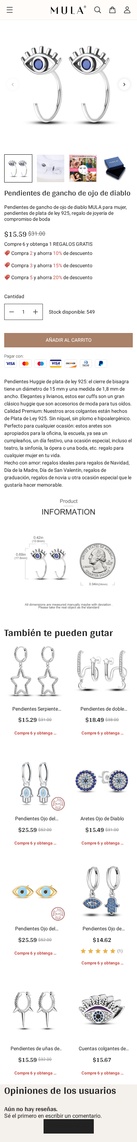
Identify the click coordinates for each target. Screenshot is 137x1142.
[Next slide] (124, 84)
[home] (68, 10)
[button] (18, 168)
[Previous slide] (12, 84)
